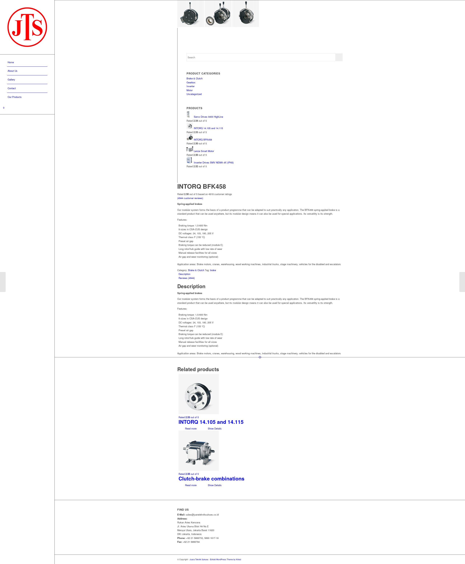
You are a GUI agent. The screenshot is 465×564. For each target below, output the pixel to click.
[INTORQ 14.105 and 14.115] (462, 282)
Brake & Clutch (195, 78)
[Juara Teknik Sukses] (27, 27)
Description (184, 274)
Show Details (214, 428)
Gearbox (191, 82)
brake (213, 270)
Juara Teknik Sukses (199, 559)
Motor (190, 90)
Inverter (191, 86)
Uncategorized (194, 94)
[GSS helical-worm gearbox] (3, 282)
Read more (190, 428)
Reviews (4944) (187, 278)
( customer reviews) (190, 198)
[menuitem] (27, 62)
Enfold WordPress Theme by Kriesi (225, 559)
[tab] (261, 274)
